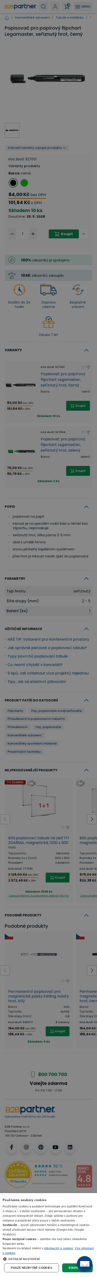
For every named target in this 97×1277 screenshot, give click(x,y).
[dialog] (48, 1235)
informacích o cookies (58, 1248)
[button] (48, 1259)
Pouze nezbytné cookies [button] (31, 1267)
